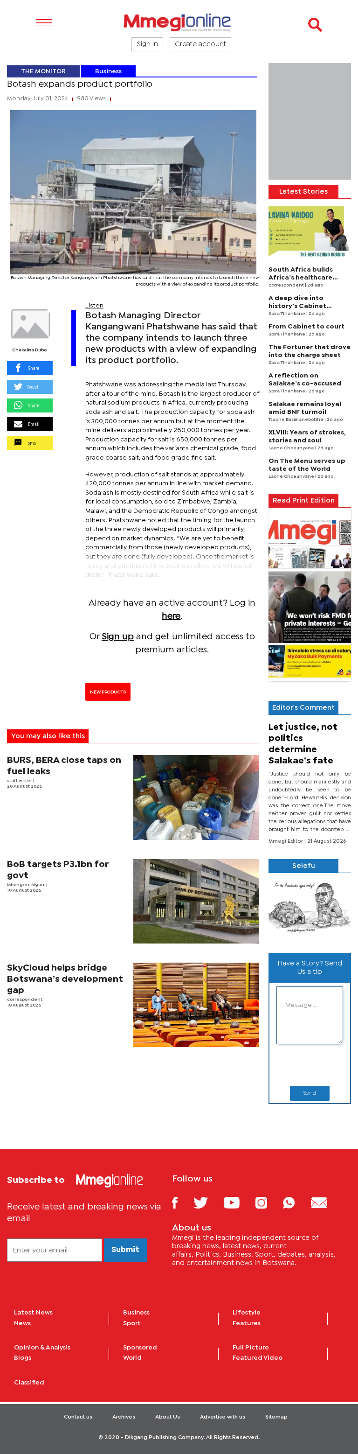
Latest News (33, 1312)
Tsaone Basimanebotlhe (296, 420)
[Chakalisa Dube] (30, 324)
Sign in (147, 44)
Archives (123, 1417)
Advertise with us (222, 1417)
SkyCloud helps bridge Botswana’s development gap (65, 979)
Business (108, 71)
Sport (132, 1323)
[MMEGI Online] (178, 22)
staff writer (20, 781)
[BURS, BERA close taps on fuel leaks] (196, 797)
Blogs (22, 1358)
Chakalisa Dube (29, 350)
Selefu (303, 866)
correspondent (25, 1000)
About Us (167, 1417)
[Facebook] (182, 1202)
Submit (125, 1249)
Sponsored (140, 1347)
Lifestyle (247, 1312)
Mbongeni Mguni (26, 885)
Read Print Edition (304, 500)
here (171, 616)
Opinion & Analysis (42, 1347)
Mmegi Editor (286, 841)
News (22, 1323)
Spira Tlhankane (287, 314)
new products (108, 692)
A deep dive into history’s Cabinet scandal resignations (303, 306)
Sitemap (276, 1417)
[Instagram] (268, 1202)
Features (247, 1323)
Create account (200, 44)
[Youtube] (239, 1202)
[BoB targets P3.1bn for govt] (196, 901)
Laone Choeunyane (291, 448)
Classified (29, 1382)
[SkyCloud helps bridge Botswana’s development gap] (196, 1005)
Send (309, 1093)
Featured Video (257, 1358)
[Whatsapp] (296, 1202)
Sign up (118, 637)
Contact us (78, 1417)
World (132, 1358)
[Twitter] (207, 1202)
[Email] (326, 1202)
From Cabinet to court (306, 326)
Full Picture (251, 1347)
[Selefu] (309, 909)
